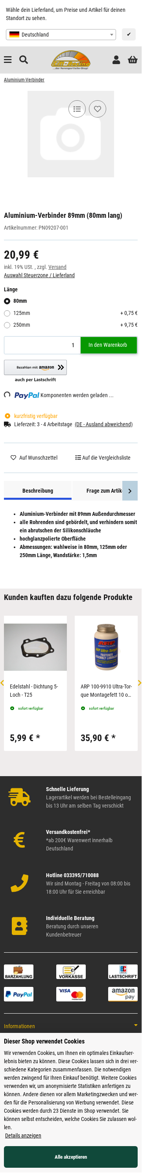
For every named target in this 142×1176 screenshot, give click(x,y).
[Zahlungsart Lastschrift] (123, 971)
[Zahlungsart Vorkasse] (71, 971)
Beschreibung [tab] (37, 491)
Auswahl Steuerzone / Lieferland (39, 275)
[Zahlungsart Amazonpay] (123, 993)
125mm (75, 313)
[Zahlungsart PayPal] (18, 993)
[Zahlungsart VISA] (71, 993)
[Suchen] (23, 59)
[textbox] (61, 34)
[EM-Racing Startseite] (70, 59)
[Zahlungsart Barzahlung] (18, 971)
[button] (116, 59)
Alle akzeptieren (71, 1157)
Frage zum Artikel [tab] (106, 491)
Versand (57, 267)
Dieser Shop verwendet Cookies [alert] (44, 1041)
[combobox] (61, 34)
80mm (20, 301)
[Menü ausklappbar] (7, 59)
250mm (75, 325)
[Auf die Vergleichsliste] (77, 109)
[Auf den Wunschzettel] (97, 109)
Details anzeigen (23, 1135)
